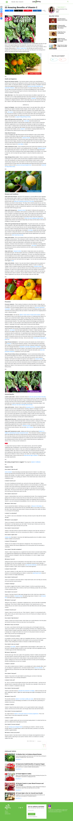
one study (30, 230)
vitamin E (9, 343)
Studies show (8, 537)
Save (6, 443)
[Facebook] (1, 11)
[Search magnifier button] (68, 2)
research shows (39, 358)
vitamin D (23, 128)
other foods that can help (17, 235)
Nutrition (7, 5)
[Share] (1, 18)
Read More (18, 759)
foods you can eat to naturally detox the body (22, 404)
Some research (8, 472)
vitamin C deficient (35, 462)
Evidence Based (61, 7)
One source (10, 112)
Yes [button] (52, 59)
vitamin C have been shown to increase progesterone (26, 713)
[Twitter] (1, 9)
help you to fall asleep (36, 506)
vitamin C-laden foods (21, 48)
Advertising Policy (7, 813)
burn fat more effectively (31, 564)
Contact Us (21, 1)
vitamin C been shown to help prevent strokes (30, 314)
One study (26, 120)
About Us (6, 811)
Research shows (26, 137)
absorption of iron (30, 407)
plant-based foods (37, 573)
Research (33, 98)
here (13, 260)
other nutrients (30, 427)
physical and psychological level (23, 165)
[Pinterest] (1, 14)
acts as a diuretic (38, 667)
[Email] (1, 7)
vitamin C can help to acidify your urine (24, 699)
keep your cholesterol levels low (21, 201)
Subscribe (13, 1)
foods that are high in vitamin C (31, 455)
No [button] (45, 745)
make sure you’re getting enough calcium (34, 218)
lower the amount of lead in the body (37, 396)
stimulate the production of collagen (26, 690)
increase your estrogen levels (15, 726)
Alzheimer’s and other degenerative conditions (30, 346)
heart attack (20, 144)
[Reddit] (1, 16)
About (17, 1)
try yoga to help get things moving (22, 116)
